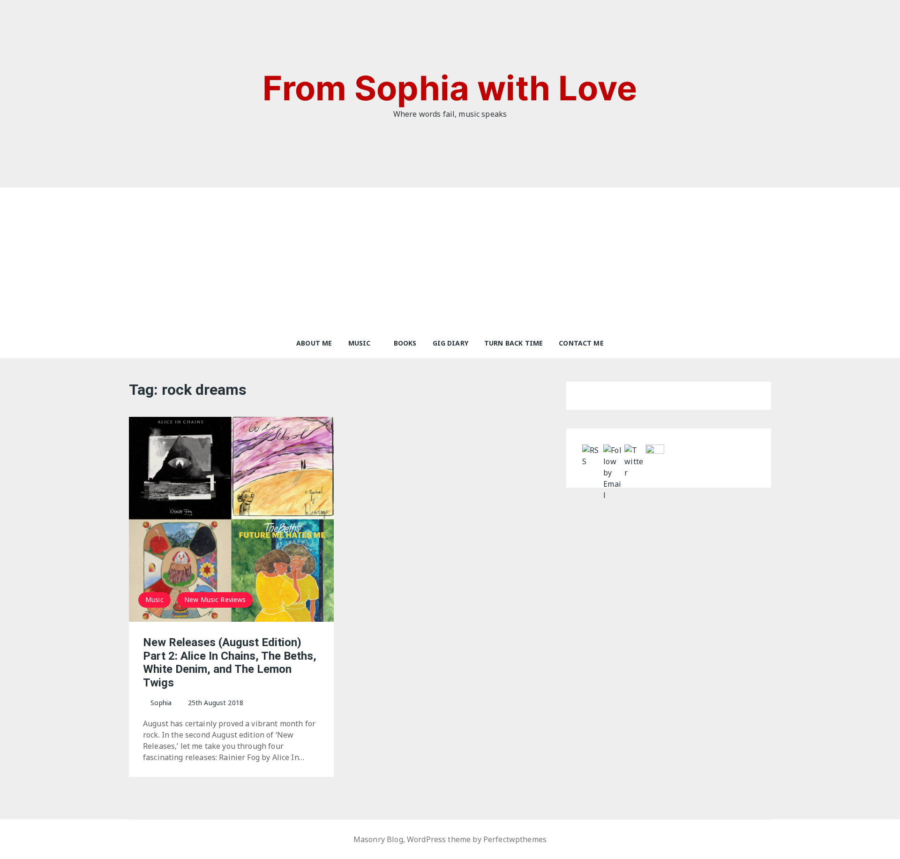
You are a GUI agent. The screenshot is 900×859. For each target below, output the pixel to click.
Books (405, 343)
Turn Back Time (513, 343)
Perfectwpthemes (515, 839)
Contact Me (581, 343)
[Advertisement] (450, 258)
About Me (314, 343)
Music (359, 343)
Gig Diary (450, 343)
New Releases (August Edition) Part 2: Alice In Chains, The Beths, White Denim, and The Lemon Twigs (229, 662)
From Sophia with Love (449, 88)
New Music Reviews (215, 599)
